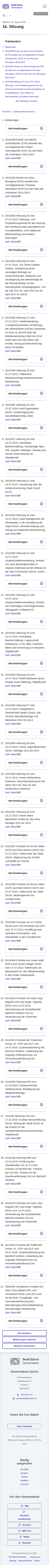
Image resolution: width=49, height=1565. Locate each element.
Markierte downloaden (24, 1346)
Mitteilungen (10, 47)
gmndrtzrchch (26, 1398)
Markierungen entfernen (24, 1340)
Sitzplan (24, 1477)
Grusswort (24, 1484)
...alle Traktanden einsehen (25, 101)
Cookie (37, 1561)
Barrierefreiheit (25, 1561)
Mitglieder (24, 1481)
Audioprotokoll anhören (23, 111)
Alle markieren (24, 1333)
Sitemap (12, 1561)
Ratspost (24, 1473)
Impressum (35, 1557)
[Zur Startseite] (12, 6)
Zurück (9, 16)
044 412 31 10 (26, 1395)
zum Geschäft (13, 158)
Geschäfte (24, 1469)
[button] (44, 6)
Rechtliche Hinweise (18, 1557)
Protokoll (6, 111)
